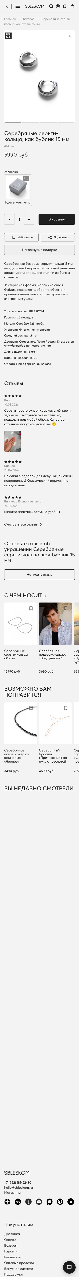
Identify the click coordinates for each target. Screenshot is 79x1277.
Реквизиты (12, 1257)
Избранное (25, 237)
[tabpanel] (39, 77)
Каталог (28, 19)
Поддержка (13, 1274)
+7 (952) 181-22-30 (17, 1182)
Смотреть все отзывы (21, 524)
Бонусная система (18, 1269)
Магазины (12, 1192)
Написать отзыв (39, 574)
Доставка (12, 1234)
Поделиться (61, 237)
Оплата (10, 1240)
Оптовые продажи (19, 1263)
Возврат (10, 1245)
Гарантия (11, 1251)
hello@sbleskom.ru (18, 1187)
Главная (10, 19)
